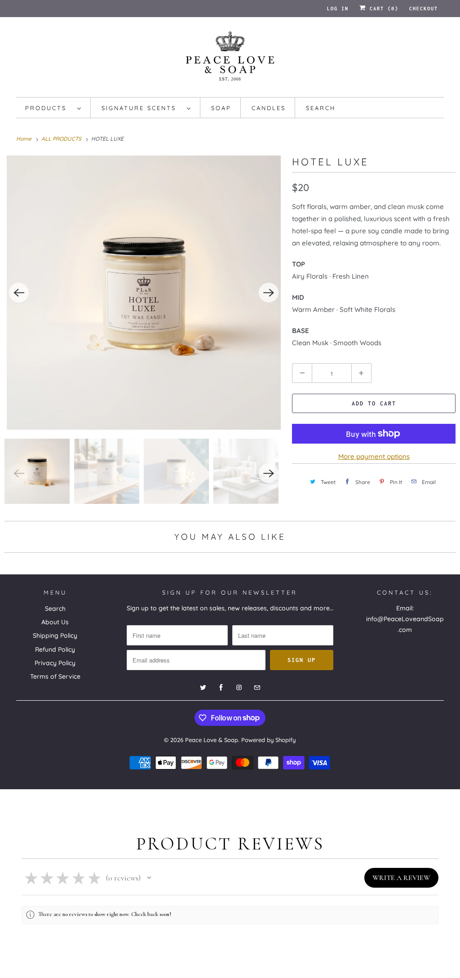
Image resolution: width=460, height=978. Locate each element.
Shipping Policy (55, 635)
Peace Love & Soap (211, 739)
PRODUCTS (49, 107)
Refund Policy (55, 649)
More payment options (374, 456)
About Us (55, 622)
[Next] (269, 292)
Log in (338, 8)
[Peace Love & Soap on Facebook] (221, 687)
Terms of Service (55, 676)
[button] (149, 877)
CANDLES (269, 107)
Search (55, 609)
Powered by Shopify (268, 739)
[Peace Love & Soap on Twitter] (203, 687)
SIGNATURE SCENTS (142, 107)
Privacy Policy (55, 663)
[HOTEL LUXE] (144, 293)
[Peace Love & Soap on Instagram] (239, 687)
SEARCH (321, 107)
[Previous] (19, 292)
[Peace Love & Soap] (230, 59)
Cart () (382, 8)
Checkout (423, 8)
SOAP (221, 107)
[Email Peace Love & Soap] (257, 687)
